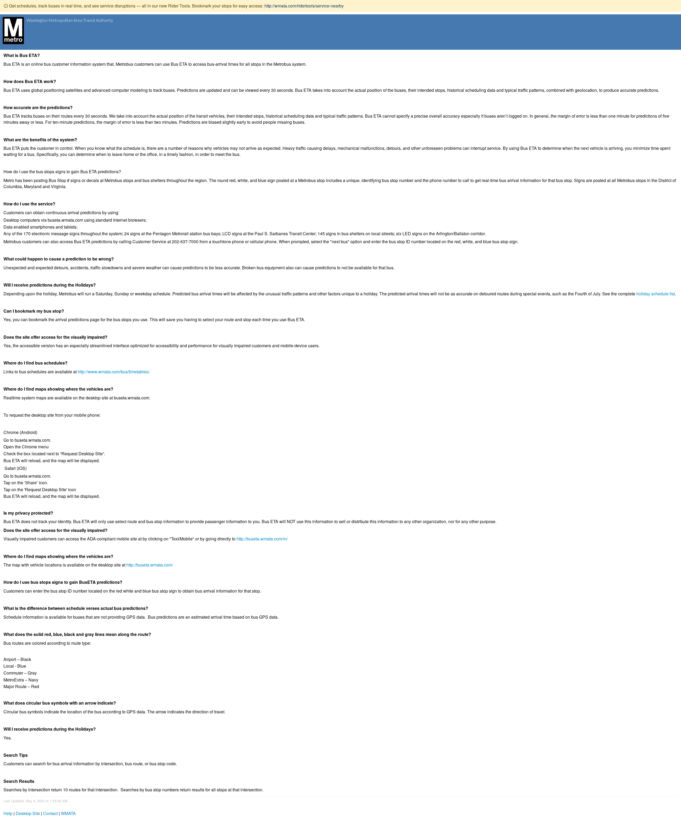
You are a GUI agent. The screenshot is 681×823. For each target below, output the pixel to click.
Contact (50, 813)
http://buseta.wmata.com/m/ (262, 539)
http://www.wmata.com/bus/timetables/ (113, 372)
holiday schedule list (655, 294)
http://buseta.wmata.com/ (149, 565)
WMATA (68, 813)
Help (8, 813)
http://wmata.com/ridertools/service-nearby (304, 6)
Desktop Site (28, 813)
